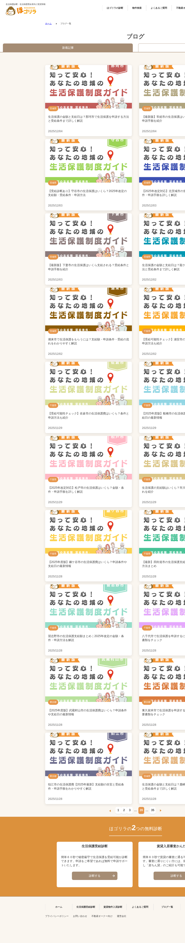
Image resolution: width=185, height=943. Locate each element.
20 (141, 810)
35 (152, 810)
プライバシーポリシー (57, 916)
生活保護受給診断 (85, 907)
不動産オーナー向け (102, 916)
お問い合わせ (80, 916)
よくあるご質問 (140, 907)
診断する (94, 875)
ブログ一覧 (167, 907)
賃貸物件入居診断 (113, 907)
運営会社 (121, 916)
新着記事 (68, 47)
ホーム (48, 23)
